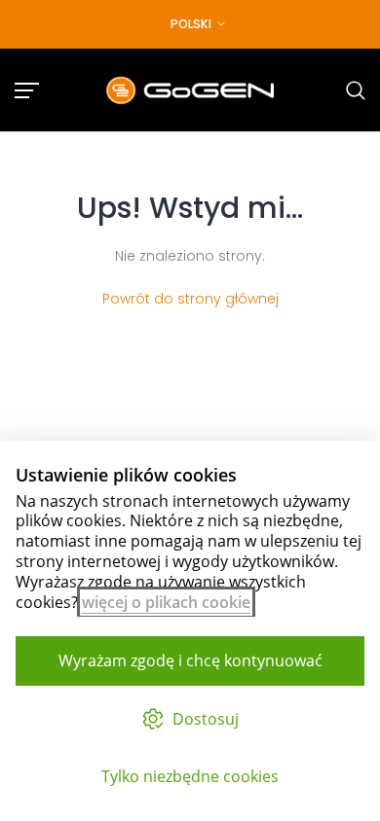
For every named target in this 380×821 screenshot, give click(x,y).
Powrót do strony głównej (190, 298)
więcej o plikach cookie (166, 602)
